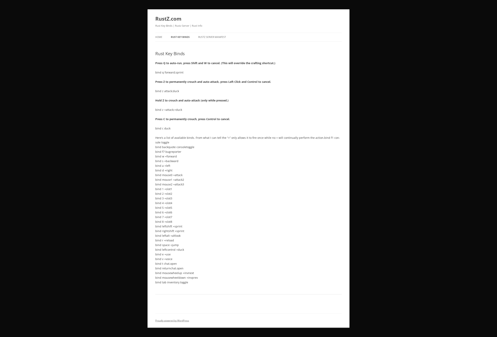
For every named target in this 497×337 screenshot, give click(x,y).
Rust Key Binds (180, 37)
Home (158, 37)
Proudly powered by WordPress (172, 320)
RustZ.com (168, 18)
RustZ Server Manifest (212, 37)
